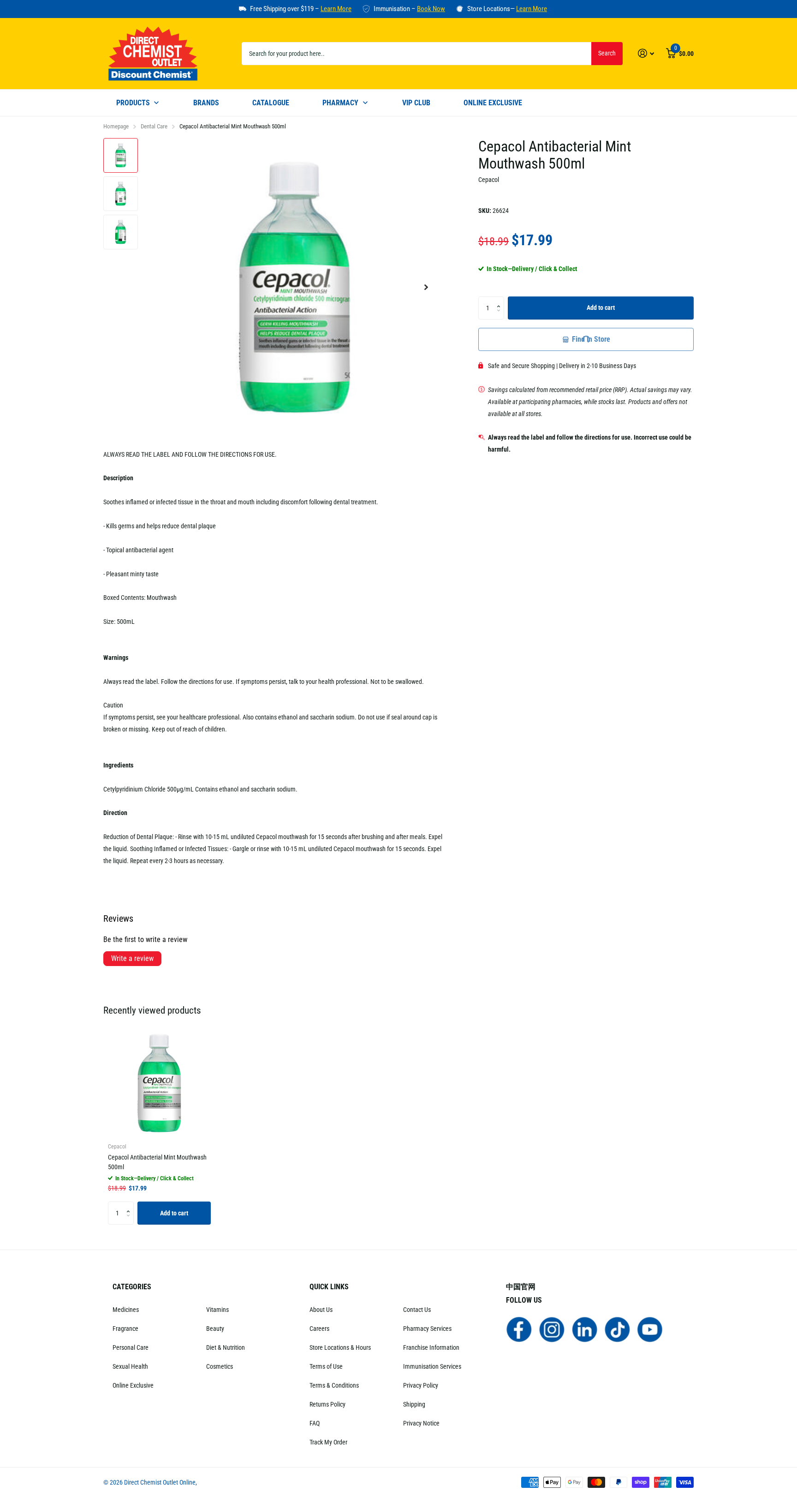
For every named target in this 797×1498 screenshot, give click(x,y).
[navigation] (120, 155)
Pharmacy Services (427, 1328)
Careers (319, 1328)
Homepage (116, 126)
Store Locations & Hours (340, 1347)
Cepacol (488, 179)
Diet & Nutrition (225, 1347)
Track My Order (328, 1442)
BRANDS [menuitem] (206, 102)
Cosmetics (219, 1366)
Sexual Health (130, 1366)
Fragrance (125, 1328)
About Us (321, 1309)
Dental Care (154, 126)
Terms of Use (326, 1366)
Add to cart (601, 307)
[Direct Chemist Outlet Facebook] (519, 1329)
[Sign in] (645, 53)
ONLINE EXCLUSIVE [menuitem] (493, 102)
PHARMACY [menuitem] (340, 102)
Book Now (431, 9)
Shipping (414, 1404)
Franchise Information (431, 1347)
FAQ (314, 1423)
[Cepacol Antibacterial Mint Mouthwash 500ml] (159, 1083)
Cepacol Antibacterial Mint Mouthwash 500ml (157, 1162)
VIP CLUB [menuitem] (416, 102)
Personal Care (131, 1347)
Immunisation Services (432, 1366)
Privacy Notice (421, 1423)
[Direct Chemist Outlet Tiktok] (617, 1329)
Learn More (336, 9)
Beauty (215, 1328)
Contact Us (417, 1309)
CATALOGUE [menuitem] (270, 102)
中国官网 (520, 1286)
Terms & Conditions (334, 1385)
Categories (132, 1286)
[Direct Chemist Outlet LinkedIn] (584, 1329)
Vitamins (217, 1309)
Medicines (126, 1309)
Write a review (132, 958)
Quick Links (329, 1286)
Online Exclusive (133, 1385)
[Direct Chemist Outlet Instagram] (552, 1329)
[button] (426, 287)
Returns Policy (327, 1404)
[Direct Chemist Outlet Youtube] (650, 1329)
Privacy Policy (420, 1385)
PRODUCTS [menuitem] (133, 102)
